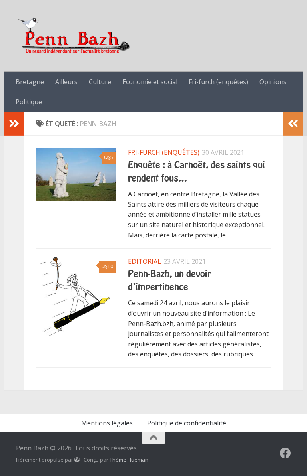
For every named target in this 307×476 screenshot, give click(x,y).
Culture (100, 81)
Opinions (273, 81)
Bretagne (30, 81)
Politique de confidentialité (186, 423)
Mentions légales (107, 423)
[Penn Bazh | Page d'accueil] (75, 36)
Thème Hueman (129, 459)
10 (110, 266)
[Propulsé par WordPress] (77, 459)
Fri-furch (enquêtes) (218, 81)
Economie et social (149, 81)
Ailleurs (66, 81)
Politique (29, 101)
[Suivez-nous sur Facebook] (285, 453)
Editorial (144, 261)
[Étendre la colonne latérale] (14, 124)
